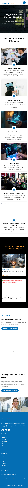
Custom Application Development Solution (14, 224)
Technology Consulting (14, 68)
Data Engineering (14, 163)
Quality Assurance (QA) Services (14, 194)
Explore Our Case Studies (10, 328)
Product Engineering (14, 100)
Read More (5, 275)
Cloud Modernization (14, 132)
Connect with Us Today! (10, 390)
